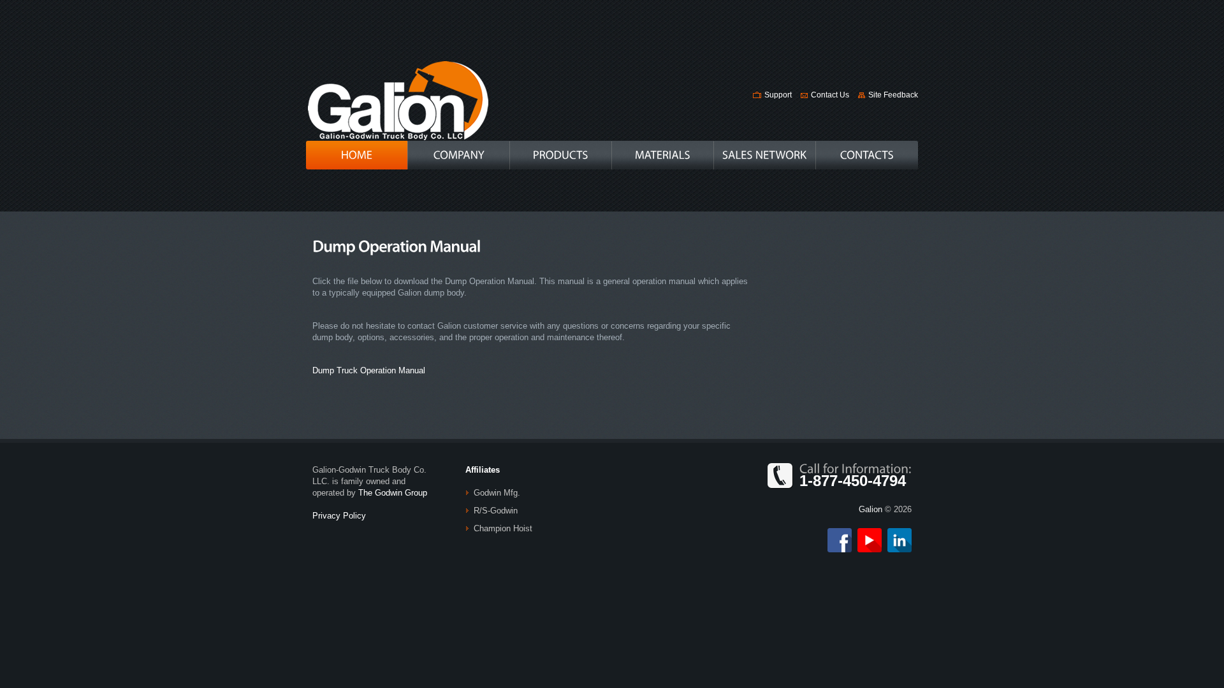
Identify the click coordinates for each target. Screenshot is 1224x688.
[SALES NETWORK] (764, 155)
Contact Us (830, 94)
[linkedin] (899, 533)
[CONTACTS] (867, 155)
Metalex (397, 100)
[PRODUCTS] (560, 155)
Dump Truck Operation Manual (368, 370)
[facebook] (839, 533)
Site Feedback (893, 94)
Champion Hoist (503, 528)
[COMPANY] (458, 155)
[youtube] (869, 533)
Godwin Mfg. (497, 493)
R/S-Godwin (496, 510)
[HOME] (356, 155)
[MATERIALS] (662, 155)
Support (778, 94)
